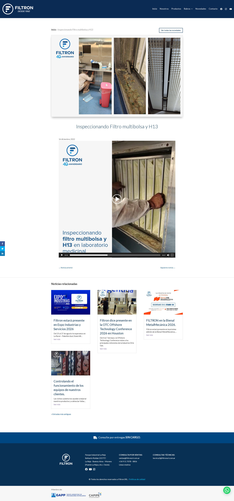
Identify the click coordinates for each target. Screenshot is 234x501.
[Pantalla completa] (172, 255)
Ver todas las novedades (171, 30)
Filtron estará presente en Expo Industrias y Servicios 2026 (69, 324)
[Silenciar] (168, 255)
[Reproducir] (62, 255)
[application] (117, 199)
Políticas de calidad (137, 479)
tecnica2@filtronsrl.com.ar (164, 458)
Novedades (200, 9)
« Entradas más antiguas (61, 414)
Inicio (154, 9)
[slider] (115, 255)
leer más (57, 339)
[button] (117, 199)
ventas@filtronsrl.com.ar (129, 458)
